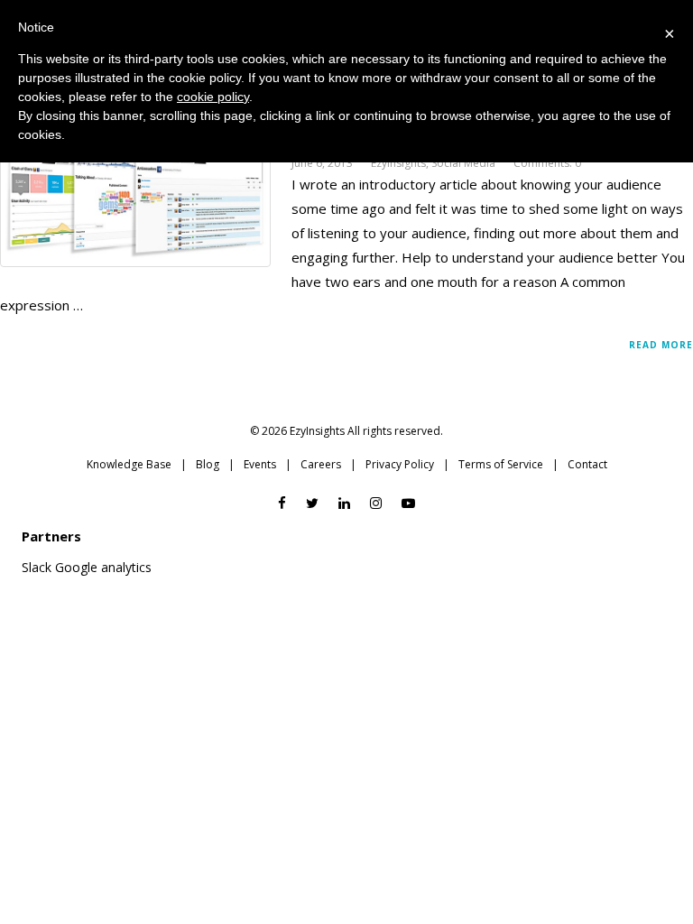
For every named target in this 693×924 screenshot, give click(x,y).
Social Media (463, 163)
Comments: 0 (547, 163)
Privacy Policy (399, 464)
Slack (36, 567)
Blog (207, 464)
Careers (320, 464)
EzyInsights (398, 163)
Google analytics (103, 567)
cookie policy (213, 96)
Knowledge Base (129, 464)
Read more (661, 344)
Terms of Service (500, 464)
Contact (587, 464)
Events (260, 464)
